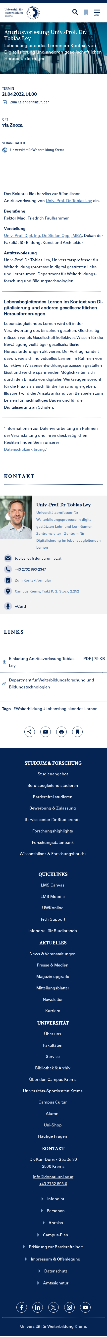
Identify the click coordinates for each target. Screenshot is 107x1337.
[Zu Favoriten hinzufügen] (77, 732)
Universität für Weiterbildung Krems (36, 150)
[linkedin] (37, 1307)
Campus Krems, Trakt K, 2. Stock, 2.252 (47, 591)
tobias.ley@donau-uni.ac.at (38, 558)
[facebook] (21, 1307)
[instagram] (69, 1307)
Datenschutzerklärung (24, 449)
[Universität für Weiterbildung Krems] (24, 12)
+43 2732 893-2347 (30, 569)
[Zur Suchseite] (75, 12)
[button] (53, 606)
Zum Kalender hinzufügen (29, 102)
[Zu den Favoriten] (86, 13)
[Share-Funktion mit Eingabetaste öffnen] (29, 732)
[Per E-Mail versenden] (45, 732)
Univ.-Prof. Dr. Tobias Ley (69, 200)
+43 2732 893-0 (53, 1183)
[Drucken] (61, 732)
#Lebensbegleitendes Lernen (70, 708)
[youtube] (85, 1307)
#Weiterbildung (28, 708)
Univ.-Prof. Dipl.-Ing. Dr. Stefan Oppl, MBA (43, 235)
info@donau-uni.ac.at (53, 1176)
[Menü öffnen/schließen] (97, 13)
